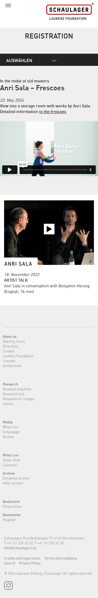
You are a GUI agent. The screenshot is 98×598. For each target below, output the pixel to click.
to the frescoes (52, 111)
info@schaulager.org (20, 548)
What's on (10, 427)
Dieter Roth (11, 460)
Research (10, 384)
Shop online (12, 506)
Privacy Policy (30, 563)
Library (8, 403)
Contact (8, 351)
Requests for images (18, 399)
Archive (8, 437)
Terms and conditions (60, 558)
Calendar (10, 465)
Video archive (13, 483)
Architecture (12, 366)
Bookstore (11, 501)
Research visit (13, 394)
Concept (9, 361)
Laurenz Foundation (18, 356)
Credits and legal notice (22, 558)
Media (8, 422)
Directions (10, 346)
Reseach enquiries (17, 389)
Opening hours (14, 341)
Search (9, 563)
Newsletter (12, 515)
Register (9, 519)
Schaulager (11, 432)
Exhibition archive (16, 478)
